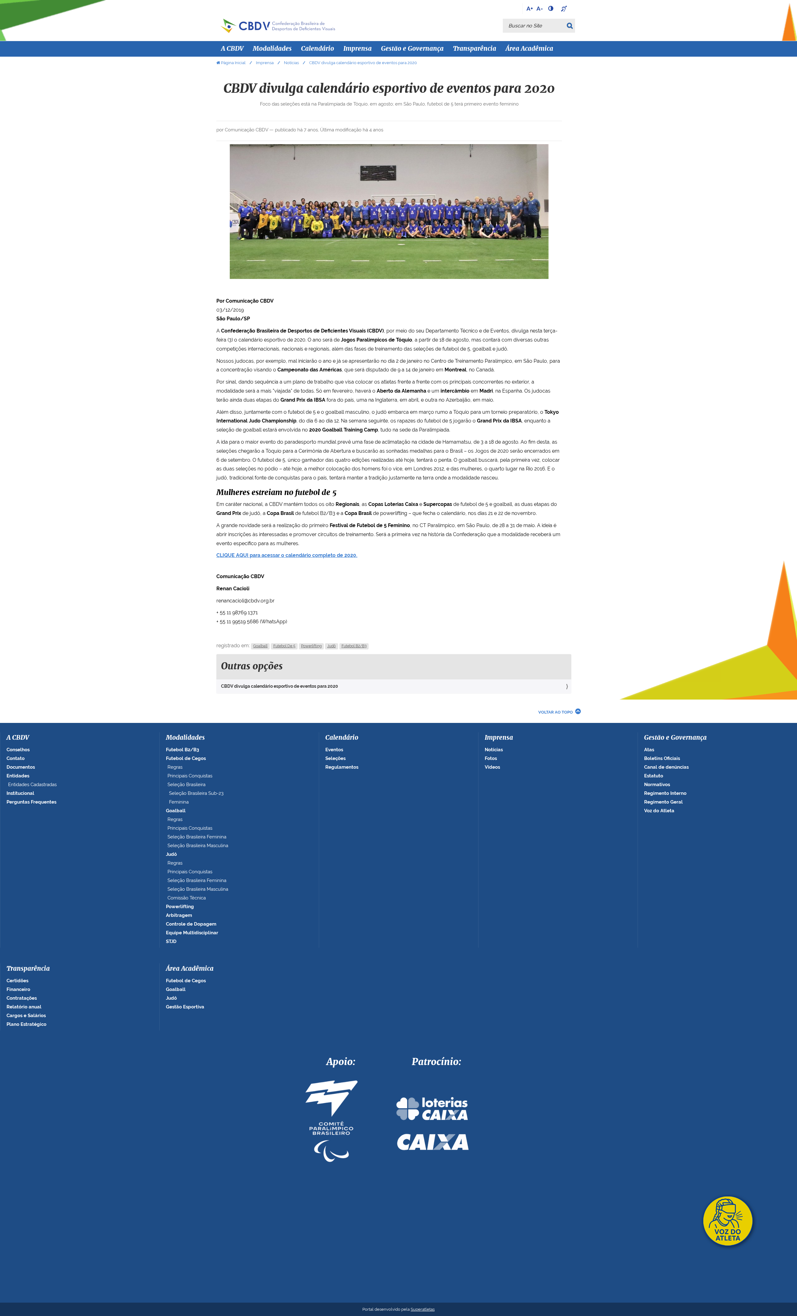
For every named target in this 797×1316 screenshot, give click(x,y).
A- (539, 8)
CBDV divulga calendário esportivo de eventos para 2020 (279, 686)
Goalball (260, 646)
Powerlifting (311, 646)
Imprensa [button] (357, 49)
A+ (529, 8)
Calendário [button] (317, 49)
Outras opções (252, 666)
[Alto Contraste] (551, 8)
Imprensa (265, 62)
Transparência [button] (474, 49)
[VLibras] (565, 8)
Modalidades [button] (272, 49)
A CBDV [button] (232, 49)
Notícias (291, 62)
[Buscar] (571, 25)
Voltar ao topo (555, 712)
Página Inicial (233, 62)
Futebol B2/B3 (354, 646)
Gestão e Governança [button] (412, 49)
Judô (331, 646)
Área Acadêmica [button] (529, 49)
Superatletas (423, 1309)
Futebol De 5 (284, 646)
